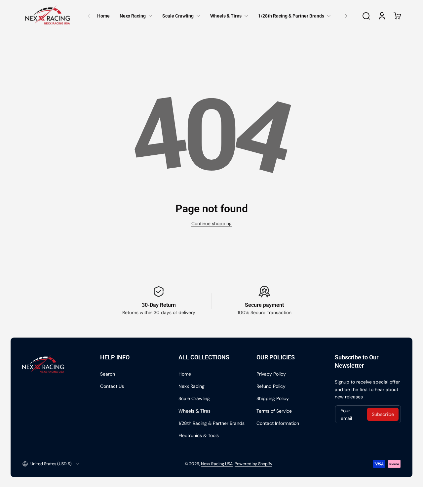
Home (184, 374)
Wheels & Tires (194, 411)
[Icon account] (382, 16)
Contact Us (112, 386)
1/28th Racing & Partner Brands (211, 423)
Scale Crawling (194, 398)
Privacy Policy (271, 374)
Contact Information (277, 423)
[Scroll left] (89, 16)
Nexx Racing (191, 386)
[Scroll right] (346, 16)
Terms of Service (274, 411)
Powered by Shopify (253, 464)
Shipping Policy (272, 398)
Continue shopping (211, 223)
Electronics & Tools (198, 435)
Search (107, 374)
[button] (366, 16)
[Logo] (47, 16)
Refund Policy (271, 386)
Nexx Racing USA (217, 464)
